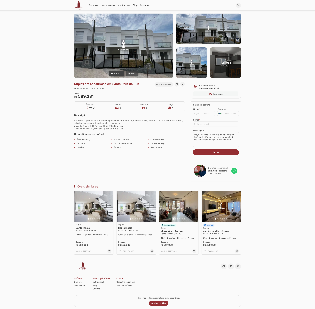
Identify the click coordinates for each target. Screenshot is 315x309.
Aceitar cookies (158, 303)
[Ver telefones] (238, 5)
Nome (196, 109)
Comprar (93, 5)
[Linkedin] (231, 266)
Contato (144, 5)
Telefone (222, 109)
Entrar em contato (201, 105)
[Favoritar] (177, 84)
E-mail (196, 120)
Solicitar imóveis (124, 285)
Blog (135, 5)
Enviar (216, 152)
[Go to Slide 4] (94, 219)
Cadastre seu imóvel (125, 282)
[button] (93, 206)
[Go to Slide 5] (97, 219)
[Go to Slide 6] (99, 219)
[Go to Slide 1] (88, 219)
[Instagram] (238, 266)
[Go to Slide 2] (90, 219)
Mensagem (198, 130)
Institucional (124, 5)
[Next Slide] (110, 206)
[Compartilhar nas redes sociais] (182, 84)
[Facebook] (224, 266)
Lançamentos (108, 5)
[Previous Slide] (76, 206)
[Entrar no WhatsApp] (234, 171)
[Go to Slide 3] (92, 219)
